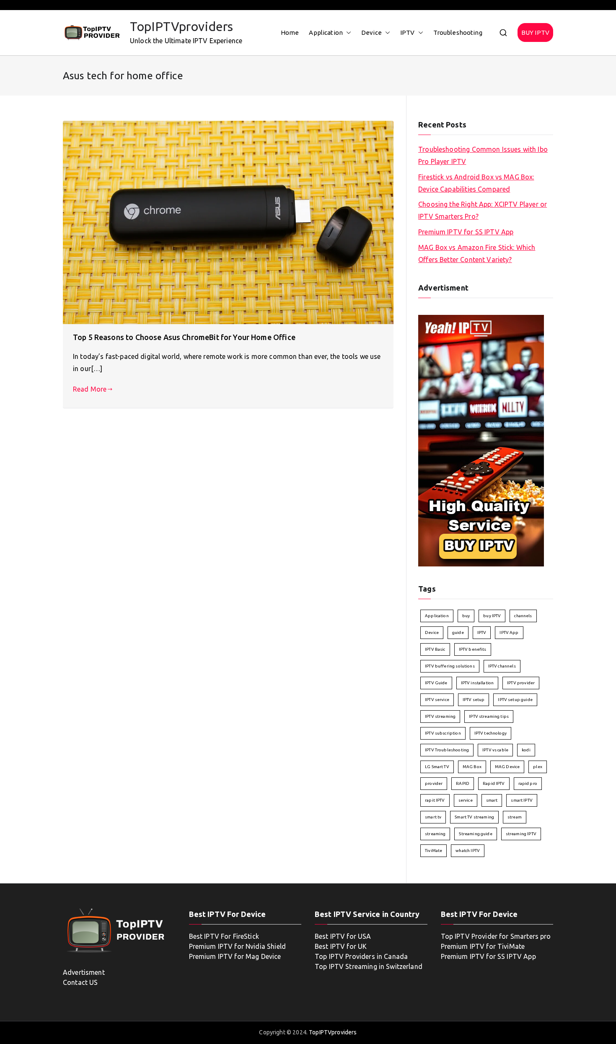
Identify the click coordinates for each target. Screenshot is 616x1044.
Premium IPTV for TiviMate (483, 946)
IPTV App (509, 632)
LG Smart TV (437, 766)
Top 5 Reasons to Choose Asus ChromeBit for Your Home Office (184, 337)
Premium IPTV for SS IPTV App (465, 232)
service (465, 800)
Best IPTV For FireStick (224, 936)
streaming (435, 833)
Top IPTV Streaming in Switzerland (368, 966)
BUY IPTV (535, 32)
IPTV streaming (440, 716)
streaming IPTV (521, 833)
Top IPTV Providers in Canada (361, 956)
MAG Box (472, 766)
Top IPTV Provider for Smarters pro (496, 936)
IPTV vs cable (495, 750)
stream (514, 817)
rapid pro (527, 783)
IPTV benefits (473, 649)
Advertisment (84, 972)
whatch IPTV (468, 850)
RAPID (462, 783)
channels (523, 615)
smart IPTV (522, 800)
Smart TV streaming (474, 817)
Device (371, 32)
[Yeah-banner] (481, 440)
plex (537, 766)
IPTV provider (521, 682)
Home (290, 32)
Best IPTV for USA (343, 936)
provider (434, 783)
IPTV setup (474, 699)
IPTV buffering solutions (450, 666)
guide (458, 632)
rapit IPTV (435, 800)
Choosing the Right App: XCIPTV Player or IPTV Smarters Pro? (482, 210)
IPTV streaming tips (489, 716)
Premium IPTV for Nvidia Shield (237, 946)
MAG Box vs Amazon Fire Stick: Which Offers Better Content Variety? (476, 253)
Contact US (80, 982)
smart (492, 800)
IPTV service (437, 699)
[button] (347, 32)
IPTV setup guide (515, 699)
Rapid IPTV (494, 783)
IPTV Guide (436, 682)
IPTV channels (502, 666)
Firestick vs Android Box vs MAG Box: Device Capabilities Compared (476, 183)
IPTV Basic (435, 649)
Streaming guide (475, 833)
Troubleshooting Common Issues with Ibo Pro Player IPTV (483, 155)
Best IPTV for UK (341, 946)
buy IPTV (492, 615)
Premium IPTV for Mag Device (235, 956)
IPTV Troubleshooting (447, 750)
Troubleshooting (457, 32)
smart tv (433, 817)
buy (466, 615)
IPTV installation (477, 682)
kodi (526, 750)
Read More (89, 389)
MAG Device (507, 766)
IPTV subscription (443, 733)
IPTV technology (490, 733)
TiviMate (433, 850)
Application (326, 32)
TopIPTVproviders (181, 26)
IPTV (407, 32)
